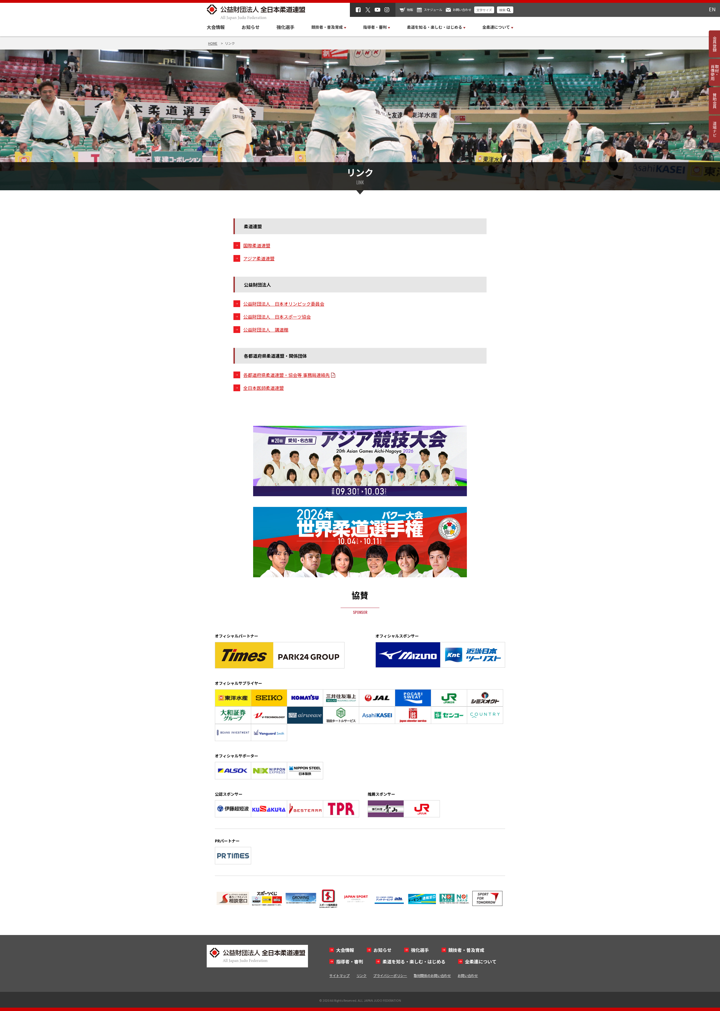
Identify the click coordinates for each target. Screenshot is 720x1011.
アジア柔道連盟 (258, 258)
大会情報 (216, 27)
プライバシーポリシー (390, 975)
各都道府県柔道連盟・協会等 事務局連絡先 (286, 375)
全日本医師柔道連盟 (263, 387)
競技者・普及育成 (466, 950)
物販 (410, 9)
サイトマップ (339, 975)
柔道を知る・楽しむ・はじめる (414, 961)
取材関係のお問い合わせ (432, 975)
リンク (361, 975)
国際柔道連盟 (256, 245)
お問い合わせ (462, 9)
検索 (502, 10)
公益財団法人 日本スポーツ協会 (277, 316)
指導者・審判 (349, 961)
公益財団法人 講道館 (265, 329)
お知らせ (251, 27)
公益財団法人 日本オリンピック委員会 (283, 303)
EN (712, 9)
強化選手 (285, 27)
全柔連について (480, 961)
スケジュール (433, 9)
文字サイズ (484, 10)
